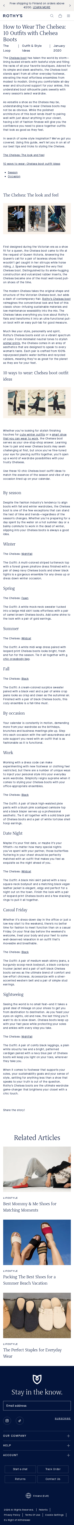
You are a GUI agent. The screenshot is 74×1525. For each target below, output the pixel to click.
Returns (20, 1479)
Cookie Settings (54, 1515)
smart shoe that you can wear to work (35, 436)
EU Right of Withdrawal (17, 1520)
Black (25, 679)
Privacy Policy (12, 1515)
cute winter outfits (32, 435)
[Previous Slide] (4, 5)
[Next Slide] (69, 5)
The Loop (6, 48)
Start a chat (20, 1469)
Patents (43, 1509)
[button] (52, 16)
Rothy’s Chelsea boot (56, 299)
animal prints (11, 343)
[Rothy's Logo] (12, 15)
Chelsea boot (18, 58)
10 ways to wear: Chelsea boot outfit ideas (31, 164)
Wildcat (26, 638)
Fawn (25, 598)
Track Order (53, 1469)
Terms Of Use (32, 1515)
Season (13, 172)
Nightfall (27, 554)
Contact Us (53, 1479)
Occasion (14, 176)
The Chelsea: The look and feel (23, 155)
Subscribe (63, 1418)
